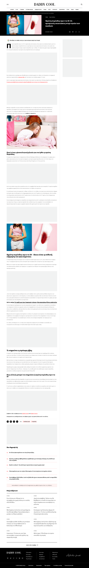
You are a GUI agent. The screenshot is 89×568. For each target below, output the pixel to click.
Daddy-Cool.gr (34, 413)
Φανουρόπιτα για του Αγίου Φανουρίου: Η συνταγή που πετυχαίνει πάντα (30, 471)
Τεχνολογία (28, 558)
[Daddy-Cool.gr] (44, 4)
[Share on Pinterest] (73, 32)
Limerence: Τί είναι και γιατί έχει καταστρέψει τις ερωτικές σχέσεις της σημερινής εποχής (17, 535)
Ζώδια (44, 9)
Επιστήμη (41, 552)
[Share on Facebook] (76, 32)
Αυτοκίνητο (42, 558)
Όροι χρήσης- (48, 565)
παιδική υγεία (25, 413)
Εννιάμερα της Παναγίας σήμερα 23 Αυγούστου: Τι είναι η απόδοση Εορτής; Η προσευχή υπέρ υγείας (45, 512)
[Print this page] (70, 32)
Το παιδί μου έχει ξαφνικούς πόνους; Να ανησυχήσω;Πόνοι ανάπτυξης (36, 302)
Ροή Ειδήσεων (29, 556)
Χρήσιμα (41, 554)
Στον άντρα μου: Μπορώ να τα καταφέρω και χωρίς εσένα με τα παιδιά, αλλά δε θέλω (18, 500)
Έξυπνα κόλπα (29, 9)
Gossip (12, 9)
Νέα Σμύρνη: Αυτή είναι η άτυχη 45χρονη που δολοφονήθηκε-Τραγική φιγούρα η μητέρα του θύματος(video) (18, 512)
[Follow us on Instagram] (22, 558)
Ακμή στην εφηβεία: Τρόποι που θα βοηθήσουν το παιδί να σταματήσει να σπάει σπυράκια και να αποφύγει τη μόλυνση (45, 501)
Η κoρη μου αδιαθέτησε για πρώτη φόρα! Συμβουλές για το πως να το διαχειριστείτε (27, 82)
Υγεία (68, 9)
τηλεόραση (62, 9)
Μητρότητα (55, 552)
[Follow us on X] (16, 558)
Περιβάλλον (42, 556)
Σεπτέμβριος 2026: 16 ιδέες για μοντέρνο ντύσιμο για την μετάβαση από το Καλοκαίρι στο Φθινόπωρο (18, 523)
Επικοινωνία (39, 565)
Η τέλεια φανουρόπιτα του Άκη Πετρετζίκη (21, 452)
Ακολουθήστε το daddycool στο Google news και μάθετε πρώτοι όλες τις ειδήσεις (32, 485)
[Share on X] (79, 32)
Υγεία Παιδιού (18, 13)
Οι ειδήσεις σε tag (58, 565)
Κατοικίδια (54, 556)
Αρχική (8, 13)
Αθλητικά (54, 554)
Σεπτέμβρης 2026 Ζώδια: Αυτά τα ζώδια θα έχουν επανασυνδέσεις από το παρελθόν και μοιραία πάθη (33, 478)
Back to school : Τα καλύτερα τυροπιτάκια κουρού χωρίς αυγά (26, 465)
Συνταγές (28, 554)
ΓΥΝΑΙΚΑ (22, 9)
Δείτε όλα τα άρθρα (31, 545)
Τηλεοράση (28, 552)
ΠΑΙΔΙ (72, 9)
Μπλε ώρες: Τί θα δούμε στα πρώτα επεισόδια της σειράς (44, 534)
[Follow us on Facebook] (14, 558)
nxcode (71, 565)
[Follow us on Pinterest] (8, 558)
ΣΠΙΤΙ (49, 9)
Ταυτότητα (30, 565)
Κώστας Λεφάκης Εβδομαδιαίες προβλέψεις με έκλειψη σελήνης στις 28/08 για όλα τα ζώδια (32, 459)
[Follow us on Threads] (19, 558)
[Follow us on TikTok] (11, 558)
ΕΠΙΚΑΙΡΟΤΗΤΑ (38, 9)
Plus (17, 9)
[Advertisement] (32, 62)
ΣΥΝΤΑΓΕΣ (54, 9)
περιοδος (34, 421)
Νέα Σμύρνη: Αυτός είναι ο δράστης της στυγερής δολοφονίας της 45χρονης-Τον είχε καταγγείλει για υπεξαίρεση (45, 523)
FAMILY (77, 9)
